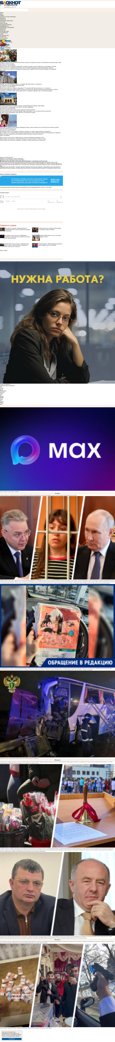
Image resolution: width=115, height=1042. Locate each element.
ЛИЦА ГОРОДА (3, 23)
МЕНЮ (1, 12)
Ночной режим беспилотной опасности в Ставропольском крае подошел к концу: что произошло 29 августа (66, 937)
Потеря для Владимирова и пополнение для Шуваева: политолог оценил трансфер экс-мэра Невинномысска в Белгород (54, 495)
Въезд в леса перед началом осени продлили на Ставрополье (76, 941)
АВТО (1, 14)
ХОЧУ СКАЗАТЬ (4, 38)
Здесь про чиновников (5, 48)
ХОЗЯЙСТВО (3, 36)
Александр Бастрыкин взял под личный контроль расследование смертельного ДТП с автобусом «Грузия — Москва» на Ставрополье (30, 669)
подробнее (11, 385)
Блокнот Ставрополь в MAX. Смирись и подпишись (9, 491)
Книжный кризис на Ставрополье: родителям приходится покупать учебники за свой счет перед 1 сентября (22, 668)
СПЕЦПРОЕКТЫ (4, 32)
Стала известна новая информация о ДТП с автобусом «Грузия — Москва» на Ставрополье (75, 669)
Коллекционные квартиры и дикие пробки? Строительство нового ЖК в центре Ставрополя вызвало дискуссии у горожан (29, 89)
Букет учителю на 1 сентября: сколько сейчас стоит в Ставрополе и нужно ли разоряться (19, 848)
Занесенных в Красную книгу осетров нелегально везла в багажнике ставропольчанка (28, 849)
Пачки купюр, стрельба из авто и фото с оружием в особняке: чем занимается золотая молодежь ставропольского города (25, 1028)
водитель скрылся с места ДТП (43, 187)
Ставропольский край (20, 187)
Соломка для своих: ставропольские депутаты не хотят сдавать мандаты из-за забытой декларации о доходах (26, 67)
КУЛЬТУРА (2, 22)
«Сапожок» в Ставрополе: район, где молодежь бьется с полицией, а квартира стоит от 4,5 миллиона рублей (26, 90)
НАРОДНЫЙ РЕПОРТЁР (6, 24)
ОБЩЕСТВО (3, 28)
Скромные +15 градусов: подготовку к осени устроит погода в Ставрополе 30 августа (18, 761)
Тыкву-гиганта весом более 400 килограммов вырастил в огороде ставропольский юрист (31, 942)
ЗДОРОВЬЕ (3, 18)
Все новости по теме (5, 65)
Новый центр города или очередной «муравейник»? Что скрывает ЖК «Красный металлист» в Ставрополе (25, 88)
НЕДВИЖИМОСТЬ (4, 26)
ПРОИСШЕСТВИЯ (4, 31)
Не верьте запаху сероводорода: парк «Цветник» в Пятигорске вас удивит (17, 112)
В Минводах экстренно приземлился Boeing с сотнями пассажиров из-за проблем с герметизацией (48, 581)
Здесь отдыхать (4, 92)
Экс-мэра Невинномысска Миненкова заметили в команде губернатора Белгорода (60, 668)
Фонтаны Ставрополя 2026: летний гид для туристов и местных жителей (17, 109)
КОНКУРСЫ (3, 19)
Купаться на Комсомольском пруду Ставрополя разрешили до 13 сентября (98, 936)
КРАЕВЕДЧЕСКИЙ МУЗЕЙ (6, 20)
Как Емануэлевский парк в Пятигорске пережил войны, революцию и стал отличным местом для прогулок (25, 111)
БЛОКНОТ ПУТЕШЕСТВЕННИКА (8, 16)
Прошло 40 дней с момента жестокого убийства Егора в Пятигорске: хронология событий (21, 134)
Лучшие (8, 201)
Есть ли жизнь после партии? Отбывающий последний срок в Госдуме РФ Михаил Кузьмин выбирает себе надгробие (28, 69)
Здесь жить (2, 70)
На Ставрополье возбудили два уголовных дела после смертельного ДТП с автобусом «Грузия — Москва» (37, 583)
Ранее (13, 201)
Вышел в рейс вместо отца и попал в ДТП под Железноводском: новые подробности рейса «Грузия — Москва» (61, 580)
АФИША (2, 15)
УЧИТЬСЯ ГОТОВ (8, 42)
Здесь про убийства (4, 113)
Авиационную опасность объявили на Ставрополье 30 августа (71, 583)
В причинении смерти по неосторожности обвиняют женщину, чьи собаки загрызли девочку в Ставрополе (25, 131)
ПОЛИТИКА (3, 30)
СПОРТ (1, 34)
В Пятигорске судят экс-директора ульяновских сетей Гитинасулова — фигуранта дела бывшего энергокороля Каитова (24, 936)
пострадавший (32, 187)
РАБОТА (9, 40)
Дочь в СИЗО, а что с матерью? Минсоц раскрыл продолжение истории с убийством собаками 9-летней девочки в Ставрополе (30, 132)
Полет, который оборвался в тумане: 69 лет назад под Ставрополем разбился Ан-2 (65, 936)
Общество (2, 157)
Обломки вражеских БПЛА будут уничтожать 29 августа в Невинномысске (32, 851)
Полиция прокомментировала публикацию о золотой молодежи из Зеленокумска (62, 849)
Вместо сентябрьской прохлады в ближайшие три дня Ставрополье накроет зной (84, 581)
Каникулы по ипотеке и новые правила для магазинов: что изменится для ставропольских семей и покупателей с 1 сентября (62, 848)
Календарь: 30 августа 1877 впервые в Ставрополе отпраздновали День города (99, 580)
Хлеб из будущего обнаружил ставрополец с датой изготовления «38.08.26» (51, 761)
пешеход (2, 187)
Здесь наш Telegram (5, 135)
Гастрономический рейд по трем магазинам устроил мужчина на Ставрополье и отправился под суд (21, 937)
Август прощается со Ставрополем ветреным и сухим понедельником (15, 495)
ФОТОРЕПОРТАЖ (4, 35)
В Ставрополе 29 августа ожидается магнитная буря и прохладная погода (16, 941)
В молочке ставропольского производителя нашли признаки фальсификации (47, 941)
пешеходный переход (9, 187)
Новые (2, 201)
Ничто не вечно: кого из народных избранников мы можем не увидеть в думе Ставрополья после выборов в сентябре (28, 66)
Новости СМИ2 (3, 250)
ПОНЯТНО (12, 1039)
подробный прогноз (4, 385)
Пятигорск (27, 187)
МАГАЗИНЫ (7, 47)
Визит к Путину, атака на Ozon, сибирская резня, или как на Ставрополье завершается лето (19, 580)
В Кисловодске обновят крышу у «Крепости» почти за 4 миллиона (14, 581)
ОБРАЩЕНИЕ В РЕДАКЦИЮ (7, 27)
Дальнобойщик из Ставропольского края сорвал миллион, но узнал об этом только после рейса (20, 763)
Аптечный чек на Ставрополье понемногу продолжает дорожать (98, 583)
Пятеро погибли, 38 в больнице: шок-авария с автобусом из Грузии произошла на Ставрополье (20, 758)
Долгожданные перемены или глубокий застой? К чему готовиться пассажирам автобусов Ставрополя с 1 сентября (90, 761)
